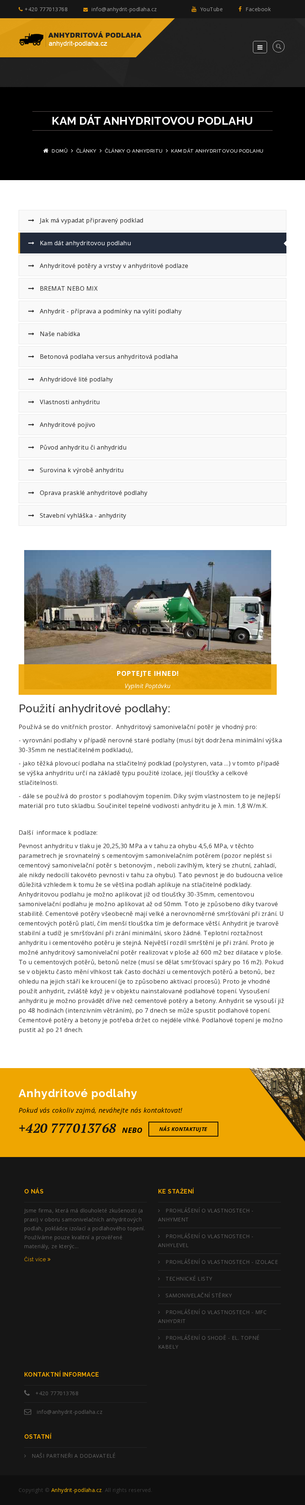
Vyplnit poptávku (148, 686)
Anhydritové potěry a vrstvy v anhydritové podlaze (113, 266)
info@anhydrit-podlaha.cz (123, 9)
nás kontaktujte (183, 1128)
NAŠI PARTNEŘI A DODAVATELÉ (73, 1455)
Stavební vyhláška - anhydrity (82, 515)
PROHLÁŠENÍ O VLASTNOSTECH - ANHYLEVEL (205, 1241)
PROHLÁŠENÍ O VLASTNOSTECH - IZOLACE (222, 1261)
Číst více (36, 1259)
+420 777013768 (46, 9)
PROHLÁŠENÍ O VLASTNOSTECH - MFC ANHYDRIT (212, 1317)
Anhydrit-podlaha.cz (76, 1489)
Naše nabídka (59, 334)
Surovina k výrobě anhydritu (80, 470)
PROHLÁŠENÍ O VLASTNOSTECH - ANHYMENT (205, 1215)
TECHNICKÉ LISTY (189, 1278)
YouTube (210, 9)
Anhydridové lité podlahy (75, 379)
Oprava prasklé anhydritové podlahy (92, 493)
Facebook (257, 9)
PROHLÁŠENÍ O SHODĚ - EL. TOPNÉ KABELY (209, 1342)
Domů (60, 151)
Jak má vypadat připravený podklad (90, 220)
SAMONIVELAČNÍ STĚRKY (199, 1295)
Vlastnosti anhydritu (69, 402)
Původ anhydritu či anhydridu (82, 447)
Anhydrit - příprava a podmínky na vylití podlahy (110, 311)
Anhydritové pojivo (66, 425)
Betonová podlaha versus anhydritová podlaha (108, 356)
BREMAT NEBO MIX (67, 288)
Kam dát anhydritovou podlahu (84, 243)
